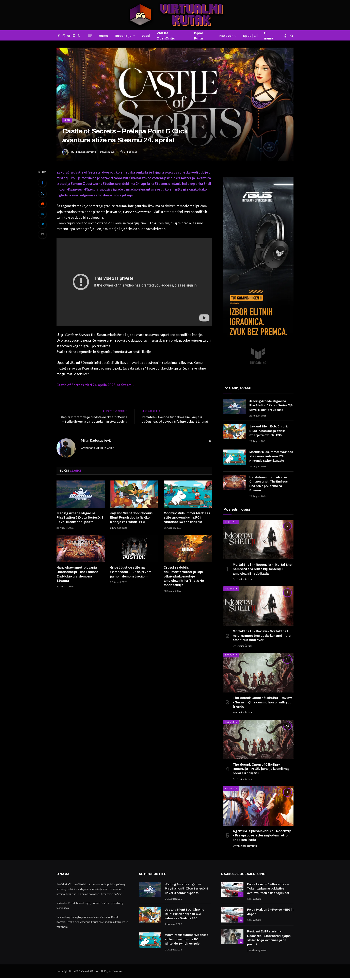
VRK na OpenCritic (166, 35)
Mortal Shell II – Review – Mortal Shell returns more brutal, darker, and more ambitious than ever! (262, 636)
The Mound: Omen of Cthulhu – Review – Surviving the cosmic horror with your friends (263, 702)
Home (103, 35)
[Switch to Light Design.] (285, 35)
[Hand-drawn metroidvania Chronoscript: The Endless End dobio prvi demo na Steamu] (81, 548)
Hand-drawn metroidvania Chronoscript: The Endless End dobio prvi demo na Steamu (77, 574)
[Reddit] (42, 203)
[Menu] (90, 36)
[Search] (291, 35)
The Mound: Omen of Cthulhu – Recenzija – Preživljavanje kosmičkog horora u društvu (261, 769)
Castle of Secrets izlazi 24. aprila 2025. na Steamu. (95, 385)
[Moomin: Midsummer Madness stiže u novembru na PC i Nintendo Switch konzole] (188, 494)
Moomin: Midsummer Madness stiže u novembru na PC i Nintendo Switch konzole (187, 517)
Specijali (250, 35)
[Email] (42, 234)
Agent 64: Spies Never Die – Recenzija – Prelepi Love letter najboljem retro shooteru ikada (262, 835)
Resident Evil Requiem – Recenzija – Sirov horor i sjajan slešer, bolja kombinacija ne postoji (269, 938)
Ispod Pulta (198, 35)
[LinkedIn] (42, 214)
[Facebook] (42, 183)
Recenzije (123, 35)
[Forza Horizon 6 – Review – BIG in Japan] (232, 915)
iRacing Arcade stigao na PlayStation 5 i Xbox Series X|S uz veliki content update (80, 517)
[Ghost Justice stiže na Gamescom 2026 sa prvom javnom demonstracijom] (134, 548)
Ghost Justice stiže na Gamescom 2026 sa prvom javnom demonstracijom (130, 572)
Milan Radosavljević (85, 151)
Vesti (146, 35)
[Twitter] (42, 193)
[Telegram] (42, 224)
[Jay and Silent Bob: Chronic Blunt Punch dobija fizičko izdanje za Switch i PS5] (134, 494)
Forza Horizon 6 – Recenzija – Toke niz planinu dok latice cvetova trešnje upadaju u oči (268, 889)
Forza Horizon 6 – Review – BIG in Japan (270, 911)
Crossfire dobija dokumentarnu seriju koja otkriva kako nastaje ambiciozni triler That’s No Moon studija (184, 576)
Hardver (226, 35)
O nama (268, 35)
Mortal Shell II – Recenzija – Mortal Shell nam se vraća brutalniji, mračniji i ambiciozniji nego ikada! (263, 569)
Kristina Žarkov (244, 579)
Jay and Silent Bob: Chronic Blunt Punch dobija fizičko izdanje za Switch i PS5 (131, 517)
